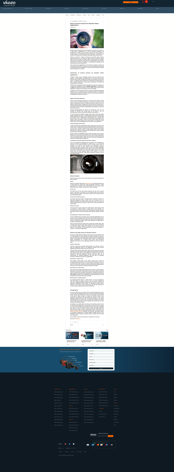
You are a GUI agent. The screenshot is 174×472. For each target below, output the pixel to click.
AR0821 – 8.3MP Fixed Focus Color (73, 394)
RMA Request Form (116, 411)
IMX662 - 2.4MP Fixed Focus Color (73, 422)
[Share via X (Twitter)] (72, 322)
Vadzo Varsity (115, 400)
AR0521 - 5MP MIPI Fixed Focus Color (88, 408)
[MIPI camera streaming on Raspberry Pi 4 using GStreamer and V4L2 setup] (87, 335)
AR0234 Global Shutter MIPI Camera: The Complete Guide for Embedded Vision (71, 341)
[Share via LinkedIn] (75, 322)
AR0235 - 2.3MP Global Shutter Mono (103, 400)
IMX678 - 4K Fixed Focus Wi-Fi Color (73, 408)
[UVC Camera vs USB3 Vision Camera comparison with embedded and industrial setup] (101, 335)
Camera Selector (116, 405)
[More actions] (103, 21)
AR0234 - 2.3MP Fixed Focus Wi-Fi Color (74, 416)
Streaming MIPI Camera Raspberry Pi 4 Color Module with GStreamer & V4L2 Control (87, 341)
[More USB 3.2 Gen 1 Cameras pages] (45, 8)
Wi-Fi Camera (71, 405)
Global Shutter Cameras (102, 416)
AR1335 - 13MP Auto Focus (57, 400)
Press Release (115, 394)
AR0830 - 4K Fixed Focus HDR (58, 408)
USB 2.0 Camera (71, 419)
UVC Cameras (100, 411)
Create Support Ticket (116, 408)
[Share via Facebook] (70, 322)
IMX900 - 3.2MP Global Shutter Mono (103, 405)
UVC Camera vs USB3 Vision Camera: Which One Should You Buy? (101, 341)
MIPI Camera (85, 389)
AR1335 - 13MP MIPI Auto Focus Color (88, 400)
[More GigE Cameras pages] (82, 8)
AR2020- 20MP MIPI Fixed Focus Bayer (89, 397)
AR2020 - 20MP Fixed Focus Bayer (58, 397)
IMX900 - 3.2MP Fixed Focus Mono (58, 419)
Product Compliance (116, 422)
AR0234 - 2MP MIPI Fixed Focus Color (88, 419)
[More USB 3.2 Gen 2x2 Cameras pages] (24, 8)
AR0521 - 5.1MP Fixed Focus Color (58, 411)
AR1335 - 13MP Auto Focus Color (103, 394)
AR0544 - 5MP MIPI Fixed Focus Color (89, 414)
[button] (145, 1)
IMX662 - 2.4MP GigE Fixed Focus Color (74, 400)
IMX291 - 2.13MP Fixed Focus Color (73, 430)
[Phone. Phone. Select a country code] (90, 359)
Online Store (115, 416)
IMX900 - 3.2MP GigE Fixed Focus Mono (74, 397)
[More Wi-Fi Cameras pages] (119, 8)
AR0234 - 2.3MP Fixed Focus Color (58, 422)
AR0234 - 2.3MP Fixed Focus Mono (58, 425)
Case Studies (115, 397)
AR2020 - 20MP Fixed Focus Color (58, 394)
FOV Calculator (115, 419)
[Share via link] (77, 322)
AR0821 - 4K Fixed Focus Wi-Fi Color (73, 411)
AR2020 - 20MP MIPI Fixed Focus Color (89, 394)
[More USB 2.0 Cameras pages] (64, 8)
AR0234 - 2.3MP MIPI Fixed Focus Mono (89, 422)
